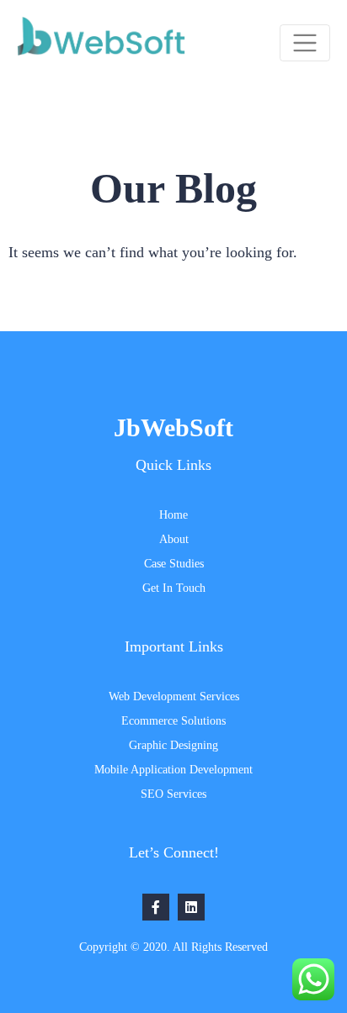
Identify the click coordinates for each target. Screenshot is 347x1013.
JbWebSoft (173, 427)
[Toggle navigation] (305, 42)
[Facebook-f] (155, 907)
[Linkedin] (191, 907)
